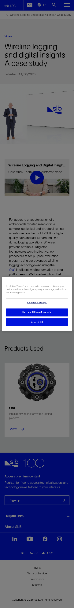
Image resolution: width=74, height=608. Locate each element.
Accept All (37, 322)
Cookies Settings (37, 303)
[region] (37, 304)
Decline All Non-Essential (36, 312)
